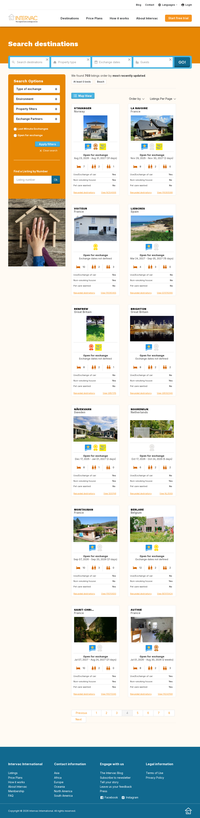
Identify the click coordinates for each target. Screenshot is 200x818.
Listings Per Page (161, 98)
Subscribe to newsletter (115, 777)
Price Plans (15, 777)
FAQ (10, 795)
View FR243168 (165, 694)
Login (188, 4)
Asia (56, 773)
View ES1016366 (165, 293)
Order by (135, 98)
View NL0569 (166, 493)
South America (63, 795)
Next (79, 719)
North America (63, 791)
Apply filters (47, 144)
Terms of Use (154, 773)
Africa (58, 777)
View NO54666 (108, 192)
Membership (16, 791)
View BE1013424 (165, 593)
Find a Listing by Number (31, 171)
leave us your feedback (116, 786)
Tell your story (109, 782)
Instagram (132, 797)
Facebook (111, 797)
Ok (56, 179)
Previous (81, 713)
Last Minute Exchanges (33, 128)
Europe (58, 782)
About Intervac (17, 786)
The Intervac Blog (111, 773)
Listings (13, 773)
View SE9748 (110, 493)
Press (103, 791)
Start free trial (178, 18)
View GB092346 (165, 393)
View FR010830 (108, 593)
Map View (85, 95)
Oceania (59, 786)
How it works (16, 782)
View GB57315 (109, 393)
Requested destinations (84, 192)
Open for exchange (30, 135)
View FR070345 (108, 694)
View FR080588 (165, 192)
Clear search (50, 150)
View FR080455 (108, 293)
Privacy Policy (155, 777)
